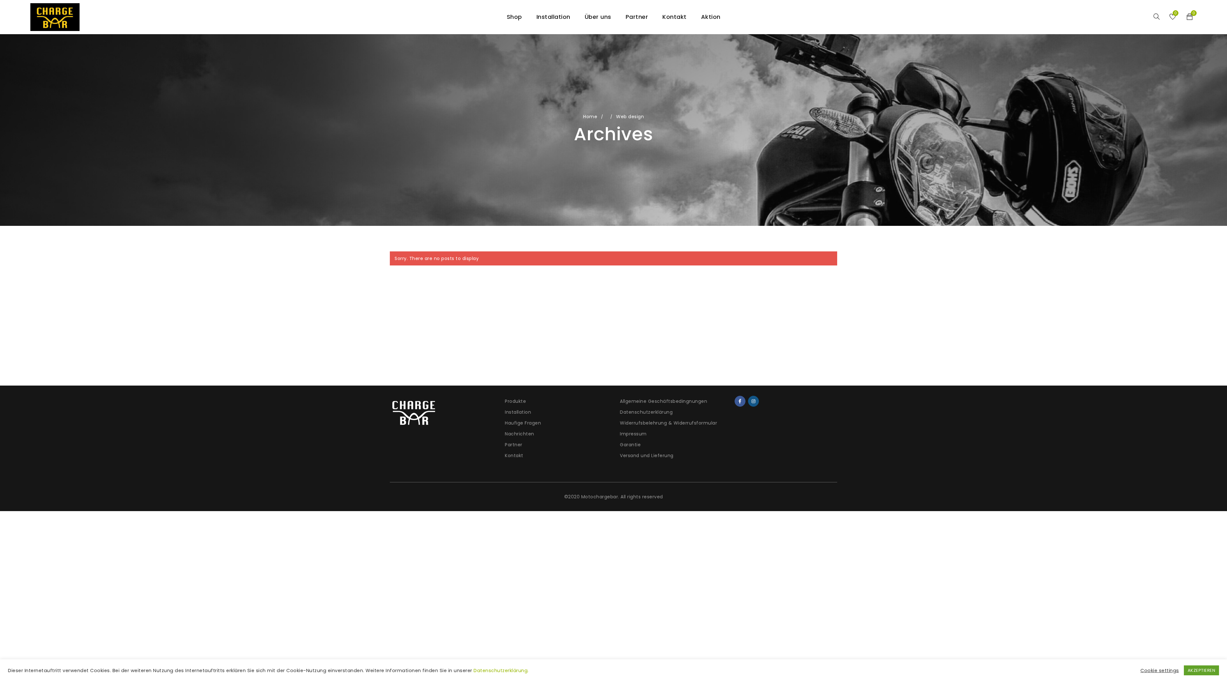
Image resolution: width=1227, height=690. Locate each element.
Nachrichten (519, 434)
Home (590, 116)
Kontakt (514, 455)
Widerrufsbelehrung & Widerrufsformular (668, 423)
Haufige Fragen (523, 423)
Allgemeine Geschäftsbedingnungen (663, 401)
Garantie (630, 444)
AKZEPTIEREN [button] (1201, 670)
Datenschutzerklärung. (501, 670)
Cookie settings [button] (1159, 670)
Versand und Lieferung (647, 455)
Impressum (633, 434)
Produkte (515, 401)
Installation (518, 412)
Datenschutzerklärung (646, 412)
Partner (513, 444)
